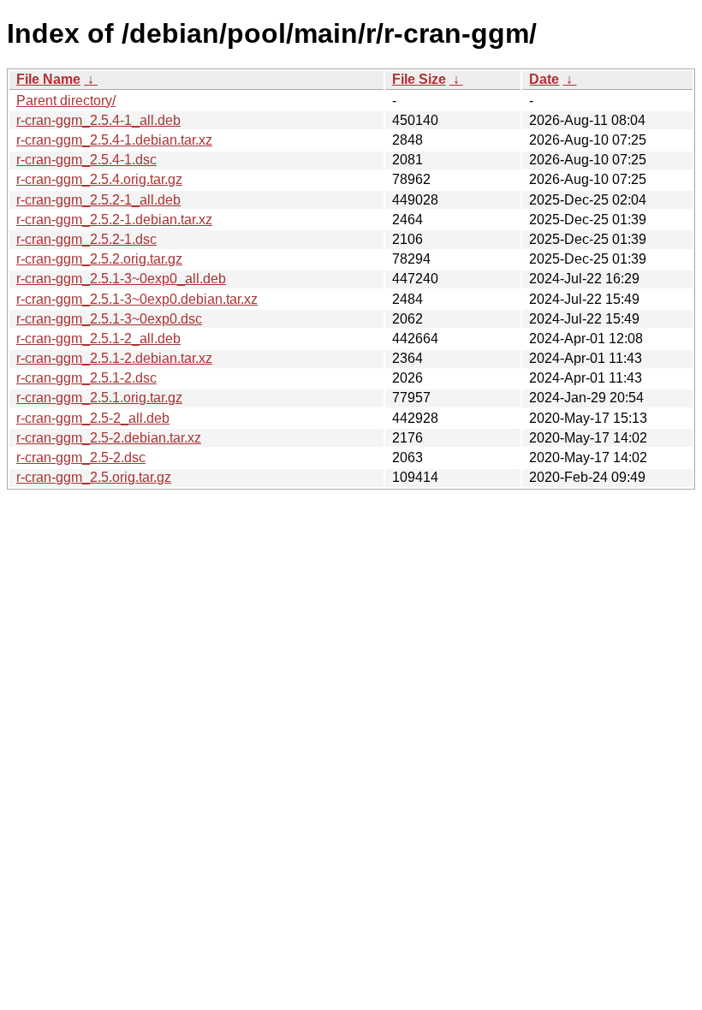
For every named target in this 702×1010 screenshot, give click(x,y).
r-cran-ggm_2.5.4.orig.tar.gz (99, 179)
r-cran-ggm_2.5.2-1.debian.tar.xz (114, 219)
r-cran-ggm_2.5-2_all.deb (93, 418)
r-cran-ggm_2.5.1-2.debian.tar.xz (114, 358)
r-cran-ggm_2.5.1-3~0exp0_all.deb (121, 278)
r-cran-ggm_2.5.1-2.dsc (86, 378)
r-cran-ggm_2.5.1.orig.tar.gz (99, 397)
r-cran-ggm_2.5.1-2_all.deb (98, 338)
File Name (48, 79)
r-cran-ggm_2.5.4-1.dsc (86, 159)
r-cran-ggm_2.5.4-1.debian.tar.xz (114, 140)
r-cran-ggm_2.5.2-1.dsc (86, 239)
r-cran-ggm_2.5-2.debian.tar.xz (108, 438)
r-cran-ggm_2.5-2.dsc (81, 457)
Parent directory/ (66, 100)
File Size (419, 79)
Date (544, 79)
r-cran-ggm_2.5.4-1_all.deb (98, 120)
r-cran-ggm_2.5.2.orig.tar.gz (99, 259)
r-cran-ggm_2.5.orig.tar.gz (93, 477)
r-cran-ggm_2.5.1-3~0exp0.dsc (109, 319)
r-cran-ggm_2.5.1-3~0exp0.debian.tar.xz (137, 299)
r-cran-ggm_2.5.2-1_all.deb (98, 200)
